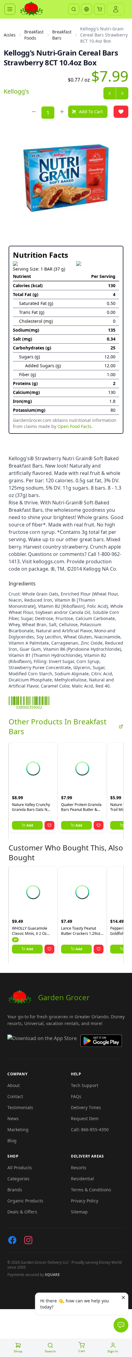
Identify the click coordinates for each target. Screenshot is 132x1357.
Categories (18, 1179)
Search (50, 1351)
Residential (82, 1179)
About (13, 1085)
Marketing (18, 1129)
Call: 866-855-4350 (90, 1129)
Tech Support (84, 1085)
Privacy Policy (84, 1201)
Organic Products (25, 1201)
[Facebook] (12, 1240)
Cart (81, 1351)
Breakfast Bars (62, 35)
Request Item (85, 1118)
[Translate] (86, 9)
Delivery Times (86, 1107)
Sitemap (79, 1212)
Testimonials (20, 1107)
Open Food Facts (74, 426)
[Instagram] (28, 1240)
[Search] (73, 9)
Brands (14, 1190)
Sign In (112, 1351)
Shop (18, 1351)
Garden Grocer (64, 997)
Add (29, 825)
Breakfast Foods (34, 35)
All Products (19, 1167)
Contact (15, 1096)
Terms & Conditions (91, 1190)
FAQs (76, 1096)
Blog (12, 1140)
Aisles (10, 35)
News (13, 1118)
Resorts (78, 1167)
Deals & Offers (22, 1212)
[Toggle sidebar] (9, 9)
